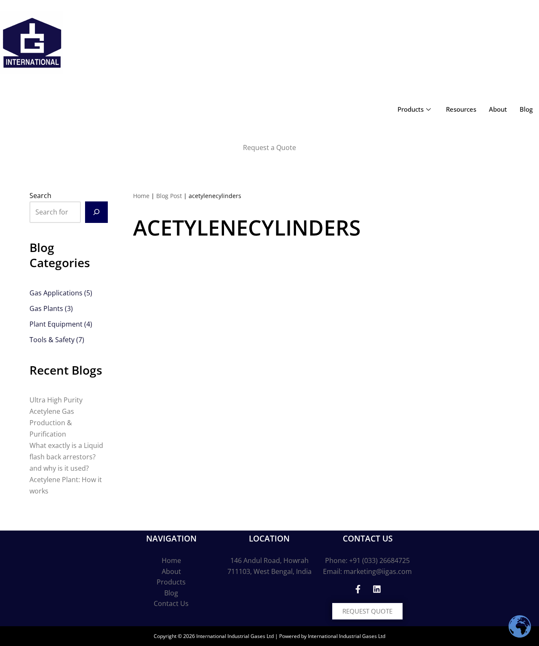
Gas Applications (56, 293)
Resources (461, 109)
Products (411, 109)
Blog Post (169, 196)
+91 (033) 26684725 (379, 560)
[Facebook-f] (358, 589)
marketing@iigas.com (378, 571)
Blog (526, 109)
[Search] (96, 212)
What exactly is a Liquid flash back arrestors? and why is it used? (66, 457)
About (498, 109)
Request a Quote (269, 147)
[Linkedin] (376, 589)
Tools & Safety (52, 339)
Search (40, 195)
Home (141, 196)
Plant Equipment (56, 324)
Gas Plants (46, 308)
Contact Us (171, 603)
